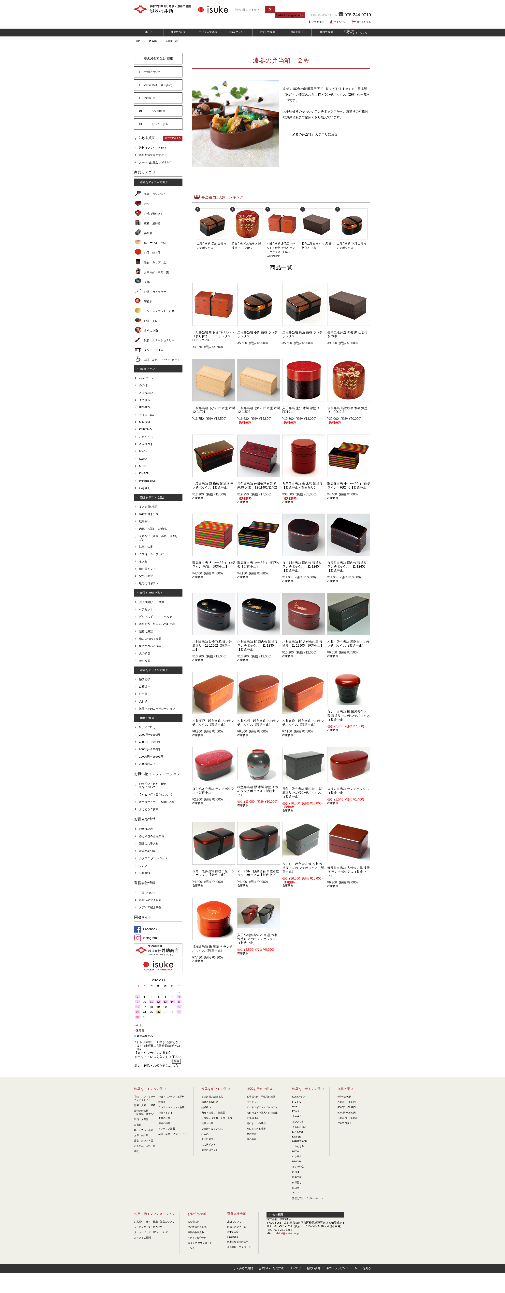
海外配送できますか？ (153, 154)
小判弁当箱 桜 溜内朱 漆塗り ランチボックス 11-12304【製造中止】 (257, 645)
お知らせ (149, 98)
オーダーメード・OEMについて (159, 801)
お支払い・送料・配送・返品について (154, 1221)
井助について (178, 32)
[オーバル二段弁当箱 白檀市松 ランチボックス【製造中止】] (258, 863)
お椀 (147, 204)
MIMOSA (144, 422)
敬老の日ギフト (148, 583)
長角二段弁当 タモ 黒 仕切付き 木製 (317, 243)
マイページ (340, 21)
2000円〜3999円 (149, 734)
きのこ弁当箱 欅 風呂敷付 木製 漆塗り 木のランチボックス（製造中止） (348, 715)
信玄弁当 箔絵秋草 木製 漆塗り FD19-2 (246, 243)
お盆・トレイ (165, 1112)
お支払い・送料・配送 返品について (153, 785)
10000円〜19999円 (151, 756)
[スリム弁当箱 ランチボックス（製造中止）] (348, 781)
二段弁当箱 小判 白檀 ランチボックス (352, 243)
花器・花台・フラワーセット (162, 359)
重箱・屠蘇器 (152, 223)
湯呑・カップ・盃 (155, 262)
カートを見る (364, 21)
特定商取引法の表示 (237, 1241)
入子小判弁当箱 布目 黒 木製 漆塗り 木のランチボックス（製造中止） (257, 938)
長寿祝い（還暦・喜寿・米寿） (218, 1118)
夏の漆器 (144, 653)
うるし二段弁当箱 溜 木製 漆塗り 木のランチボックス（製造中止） (303, 867)
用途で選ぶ (296, 32)
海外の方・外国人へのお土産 (157, 624)
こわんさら (146, 436)
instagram (232, 1232)
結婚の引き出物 (148, 514)
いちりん (144, 488)
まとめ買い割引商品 (212, 1096)
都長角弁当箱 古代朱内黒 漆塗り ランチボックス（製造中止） (348, 871)
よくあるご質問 (148, 809)
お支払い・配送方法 (271, 1268)
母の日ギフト (147, 568)
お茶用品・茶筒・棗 (156, 272)
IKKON (143, 451)
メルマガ (295, 1268)
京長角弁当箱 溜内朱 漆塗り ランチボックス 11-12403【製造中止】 (347, 566)
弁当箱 (153, 41)
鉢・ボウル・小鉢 (155, 242)
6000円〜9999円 (149, 749)
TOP (137, 41)
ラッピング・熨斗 (157, 124)
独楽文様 (144, 679)
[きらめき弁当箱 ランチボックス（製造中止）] (213, 781)
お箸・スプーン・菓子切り (172, 1096)
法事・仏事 (146, 546)
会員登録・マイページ (239, 1247)
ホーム (149, 32)
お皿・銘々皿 (152, 252)
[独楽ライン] (348, 476)
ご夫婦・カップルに (151, 554)
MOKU (143, 466)
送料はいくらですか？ (153, 147)
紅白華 (143, 693)
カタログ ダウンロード (153, 858)
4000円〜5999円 (149, 742)
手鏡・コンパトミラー (158, 194)
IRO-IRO (144, 407)
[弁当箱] (213, 324)
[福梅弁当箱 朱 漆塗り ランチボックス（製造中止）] (213, 939)
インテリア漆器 (153, 350)
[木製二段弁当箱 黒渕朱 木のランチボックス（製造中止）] (348, 634)
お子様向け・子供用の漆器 (261, 1096)
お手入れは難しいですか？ (155, 162)
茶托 (147, 281)
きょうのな (146, 392)
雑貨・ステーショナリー (159, 340)
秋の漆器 (144, 660)
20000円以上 (147, 763)
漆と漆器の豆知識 (197, 1227)
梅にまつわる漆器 (150, 638)
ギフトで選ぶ (267, 32)
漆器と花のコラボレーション (157, 708)
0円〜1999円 (147, 727)
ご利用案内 (318, 21)
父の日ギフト (147, 576)
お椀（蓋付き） (153, 213)
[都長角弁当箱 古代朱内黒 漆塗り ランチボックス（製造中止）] (348, 860)
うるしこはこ (147, 414)
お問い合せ (313, 1268)
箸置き (148, 301)
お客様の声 (146, 828)
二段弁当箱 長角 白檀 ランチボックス (212, 243)
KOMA (143, 458)
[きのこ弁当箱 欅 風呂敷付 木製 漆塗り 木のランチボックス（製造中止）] (348, 704)
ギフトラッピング (337, 1268)
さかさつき (146, 444)
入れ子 (143, 701)
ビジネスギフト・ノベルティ (157, 616)
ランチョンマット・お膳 (159, 311)
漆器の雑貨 (164, 1123)
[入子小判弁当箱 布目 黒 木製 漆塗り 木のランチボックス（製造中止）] (258, 927)
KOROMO (145, 429)
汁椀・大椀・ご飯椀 (144, 1105)
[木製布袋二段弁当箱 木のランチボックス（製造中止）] (303, 713)
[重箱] (348, 324)
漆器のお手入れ (148, 843)
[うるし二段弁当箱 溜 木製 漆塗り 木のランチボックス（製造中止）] (303, 856)
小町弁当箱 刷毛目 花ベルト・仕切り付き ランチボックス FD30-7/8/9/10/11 (281, 248)
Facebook (232, 1236)
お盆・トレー (152, 320)
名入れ (143, 561)
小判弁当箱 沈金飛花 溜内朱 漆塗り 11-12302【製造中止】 (212, 645)
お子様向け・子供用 (151, 602)
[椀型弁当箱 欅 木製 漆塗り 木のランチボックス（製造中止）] (258, 779)
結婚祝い (144, 521)
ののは (143, 385)
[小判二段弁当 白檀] (258, 324)
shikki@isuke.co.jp (287, 1233)
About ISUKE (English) (158, 85)
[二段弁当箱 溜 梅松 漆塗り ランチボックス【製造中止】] (213, 476)
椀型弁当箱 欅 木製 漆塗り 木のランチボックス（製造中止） (257, 790)
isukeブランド (237, 32)
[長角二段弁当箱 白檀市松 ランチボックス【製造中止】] (213, 863)
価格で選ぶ (326, 32)
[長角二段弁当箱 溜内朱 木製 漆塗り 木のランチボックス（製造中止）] (303, 781)
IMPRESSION (147, 480)
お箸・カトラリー (155, 291)
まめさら (144, 400)
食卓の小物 (151, 330)
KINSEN (144, 473)
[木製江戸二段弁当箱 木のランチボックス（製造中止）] (213, 713)
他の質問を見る (173, 138)
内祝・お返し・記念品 (153, 528)
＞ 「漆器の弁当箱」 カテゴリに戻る (310, 134)
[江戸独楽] (258, 555)
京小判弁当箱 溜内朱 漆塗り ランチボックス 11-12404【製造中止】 (302, 566)
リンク (143, 865)
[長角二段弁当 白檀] (303, 324)
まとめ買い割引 (148, 506)
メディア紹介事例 (150, 907)
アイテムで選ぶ (208, 32)
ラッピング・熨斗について (155, 794)
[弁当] (213, 400)
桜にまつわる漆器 (150, 646)
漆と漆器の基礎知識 (151, 836)
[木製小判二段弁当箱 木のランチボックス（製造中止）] (258, 713)
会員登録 (144, 872)
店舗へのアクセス (150, 900)
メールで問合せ (155, 111)
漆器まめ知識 (147, 851)
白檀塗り (144, 686)
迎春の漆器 (146, 631)
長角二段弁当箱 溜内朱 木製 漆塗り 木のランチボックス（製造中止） (302, 792)
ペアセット (146, 609)
